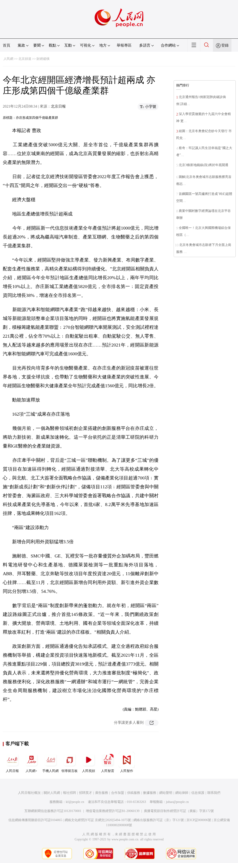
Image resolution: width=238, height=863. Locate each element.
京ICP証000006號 (198, 820)
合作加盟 (117, 793)
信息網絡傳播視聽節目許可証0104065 (35, 820)
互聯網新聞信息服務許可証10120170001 (52, 811)
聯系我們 (213, 793)
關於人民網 (52, 793)
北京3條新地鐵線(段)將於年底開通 (203, 165)
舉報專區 (124, 45)
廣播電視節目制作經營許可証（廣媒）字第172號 (179, 811)
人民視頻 (88, 771)
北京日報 (58, 106)
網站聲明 (165, 793)
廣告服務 (101, 793)
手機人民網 (50, 771)
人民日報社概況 (29, 793)
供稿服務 (133, 793)
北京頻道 (24, 59)
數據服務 (149, 793)
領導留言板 (69, 771)
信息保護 (197, 793)
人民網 (8, 59)
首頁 (6, 45)
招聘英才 (85, 793)
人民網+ (31, 771)
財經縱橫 (43, 59)
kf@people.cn (75, 802)
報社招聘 (69, 793)
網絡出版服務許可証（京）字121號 (158, 820)
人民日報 (12, 771)
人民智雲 (107, 771)
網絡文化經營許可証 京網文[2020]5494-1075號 (98, 820)
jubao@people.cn (177, 802)
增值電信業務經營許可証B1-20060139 (112, 811)
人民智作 (126, 771)
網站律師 (181, 793)
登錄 (225, 45)
